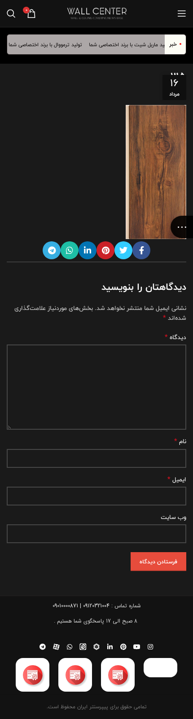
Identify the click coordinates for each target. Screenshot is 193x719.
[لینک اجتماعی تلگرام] (52, 250)
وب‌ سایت (173, 517)
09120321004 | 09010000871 (81, 605)
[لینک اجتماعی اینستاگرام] (150, 647)
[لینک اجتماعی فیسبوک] (141, 250)
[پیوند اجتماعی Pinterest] (105, 250)
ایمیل (176, 479)
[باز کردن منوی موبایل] (182, 13)
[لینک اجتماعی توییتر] (123, 250)
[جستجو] (11, 13)
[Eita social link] (83, 647)
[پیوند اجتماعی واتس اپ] (70, 250)
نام (180, 441)
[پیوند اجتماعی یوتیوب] (137, 647)
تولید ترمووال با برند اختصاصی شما (49, 44)
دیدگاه (175, 337)
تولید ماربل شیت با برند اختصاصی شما (133, 44)
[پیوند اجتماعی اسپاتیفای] (96, 647)
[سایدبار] (182, 227)
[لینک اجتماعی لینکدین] (87, 250)
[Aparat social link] (56, 647)
